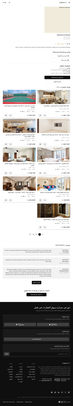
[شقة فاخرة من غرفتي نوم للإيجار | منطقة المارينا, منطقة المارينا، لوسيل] (53, 216)
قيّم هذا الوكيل (57, 82)
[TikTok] (55, 392)
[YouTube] (51, 392)
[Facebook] (69, 392)
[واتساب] (40, 115)
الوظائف (20, 372)
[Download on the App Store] (53, 324)
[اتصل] (45, 115)
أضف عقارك (19, 379)
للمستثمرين (10, 369)
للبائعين (11, 374)
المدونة (33, 379)
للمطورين (10, 372)
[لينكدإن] (58, 392)
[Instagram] (62, 392)
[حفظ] (69, 91)
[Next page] (30, 234)
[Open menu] (69, 2)
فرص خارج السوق (31, 377)
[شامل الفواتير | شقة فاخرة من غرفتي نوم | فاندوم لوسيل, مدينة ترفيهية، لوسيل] (53, 161)
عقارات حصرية (32, 374)
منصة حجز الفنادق (31, 367)
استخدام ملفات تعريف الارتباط (9, 402)
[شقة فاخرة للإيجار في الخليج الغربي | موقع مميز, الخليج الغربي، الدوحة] (53, 103)
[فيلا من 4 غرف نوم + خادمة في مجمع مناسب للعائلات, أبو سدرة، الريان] (53, 132)
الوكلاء (20, 369)
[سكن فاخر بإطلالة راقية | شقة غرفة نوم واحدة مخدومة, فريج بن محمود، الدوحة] (53, 189)
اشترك (6, 354)
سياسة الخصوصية (28, 402)
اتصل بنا (20, 382)
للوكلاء (11, 367)
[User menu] (9, 2)
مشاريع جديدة (32, 372)
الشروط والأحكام (20, 402)
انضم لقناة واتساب (36, 339)
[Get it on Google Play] (20, 324)
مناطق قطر (32, 369)
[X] (65, 392)
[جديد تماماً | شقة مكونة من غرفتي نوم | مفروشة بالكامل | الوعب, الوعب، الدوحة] (19, 161)
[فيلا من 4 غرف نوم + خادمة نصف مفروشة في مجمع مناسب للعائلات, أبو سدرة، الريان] (19, 103)
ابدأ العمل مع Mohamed (57, 77)
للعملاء (11, 377)
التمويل (11, 379)
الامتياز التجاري (19, 374)
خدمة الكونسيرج (18, 377)
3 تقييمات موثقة (61, 44)
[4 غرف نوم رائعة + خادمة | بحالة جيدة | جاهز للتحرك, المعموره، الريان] (19, 189)
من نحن (20, 367)
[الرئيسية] (63, 2)
